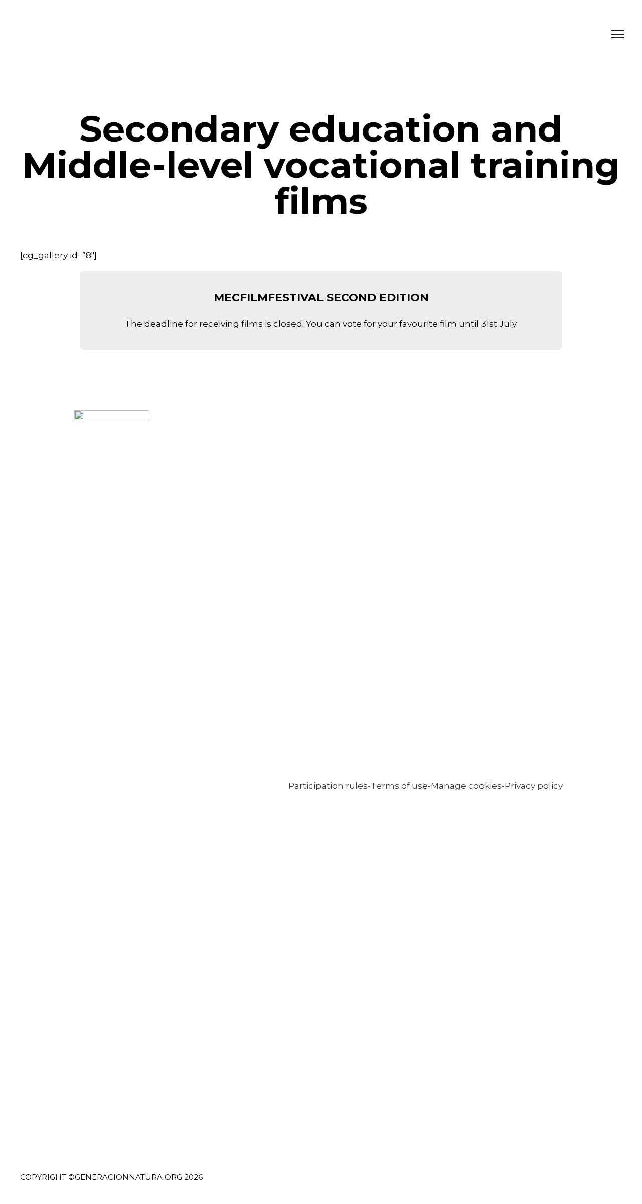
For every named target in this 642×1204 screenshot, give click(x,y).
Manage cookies (466, 786)
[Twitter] (538, 1183)
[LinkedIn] (557, 1183)
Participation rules (328, 786)
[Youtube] (594, 1183)
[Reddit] (612, 1183)
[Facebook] (520, 1183)
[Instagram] (575, 1183)
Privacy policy (534, 786)
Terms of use (399, 786)
